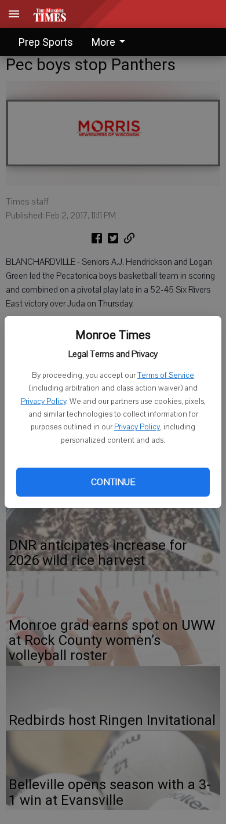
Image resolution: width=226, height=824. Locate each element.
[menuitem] (111, 42)
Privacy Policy (43, 401)
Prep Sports (46, 42)
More (103, 42)
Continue (113, 482)
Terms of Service (165, 375)
